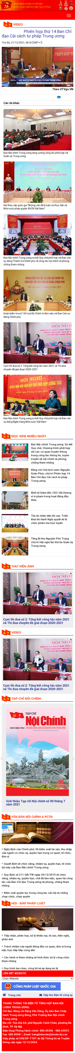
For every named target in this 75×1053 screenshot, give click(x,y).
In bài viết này (59, 97)
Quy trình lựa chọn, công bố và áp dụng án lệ (31, 971)
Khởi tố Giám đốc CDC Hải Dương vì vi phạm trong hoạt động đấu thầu (51, 496)
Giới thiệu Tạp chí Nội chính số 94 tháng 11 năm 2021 (36, 806)
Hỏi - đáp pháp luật (28, 906)
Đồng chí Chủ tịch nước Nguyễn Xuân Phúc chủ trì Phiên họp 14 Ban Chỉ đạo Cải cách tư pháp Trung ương (36, 623)
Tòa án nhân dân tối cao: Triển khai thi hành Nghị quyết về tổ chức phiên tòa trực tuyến (49, 519)
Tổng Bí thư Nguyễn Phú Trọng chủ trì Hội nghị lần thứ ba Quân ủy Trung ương (52, 542)
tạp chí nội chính (26, 702)
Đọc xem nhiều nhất (28, 436)
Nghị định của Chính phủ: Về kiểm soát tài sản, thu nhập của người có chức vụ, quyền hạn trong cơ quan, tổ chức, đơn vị (37, 856)
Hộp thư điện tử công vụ (57, 998)
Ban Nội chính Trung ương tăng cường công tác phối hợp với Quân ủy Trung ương (36, 690)
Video (18, 24)
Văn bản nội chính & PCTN (31, 820)
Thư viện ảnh (22, 566)
